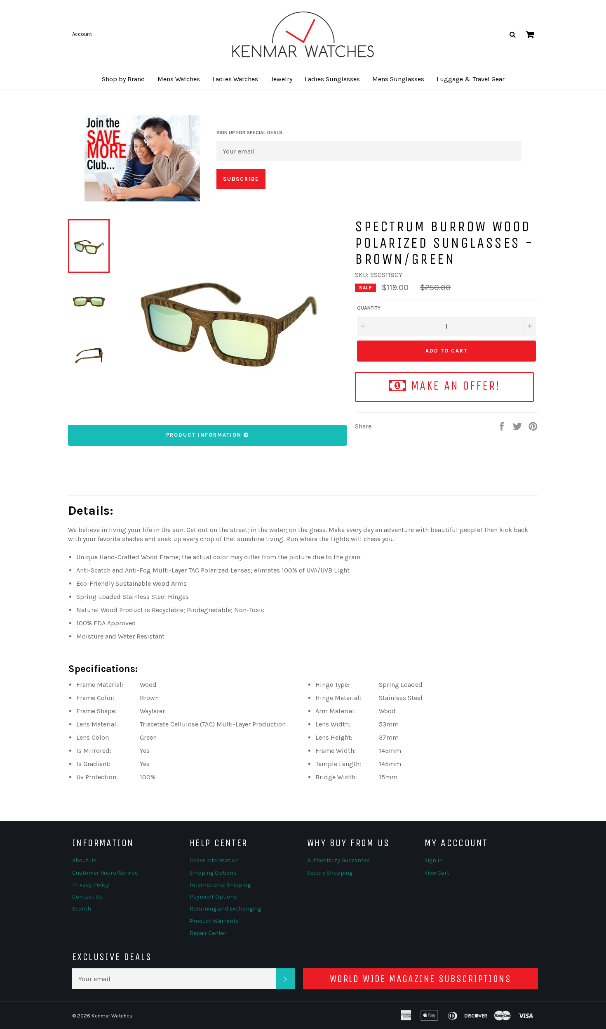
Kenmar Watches (112, 1015)
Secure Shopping (329, 872)
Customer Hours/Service (105, 872)
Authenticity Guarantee (338, 860)
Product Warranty (214, 921)
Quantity (369, 308)
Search (81, 908)
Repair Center (208, 933)
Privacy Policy (90, 884)
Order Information (214, 860)
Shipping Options (213, 872)
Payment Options (213, 896)
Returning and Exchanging (225, 908)
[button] (123, 79)
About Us (84, 860)
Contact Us (87, 896)
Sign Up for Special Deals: (250, 132)
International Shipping (220, 884)
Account (82, 34)
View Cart (437, 872)
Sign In (434, 860)
